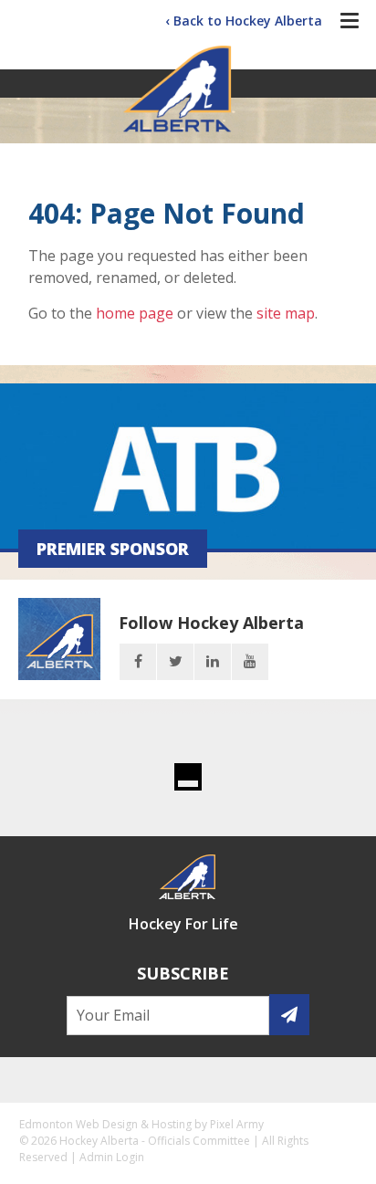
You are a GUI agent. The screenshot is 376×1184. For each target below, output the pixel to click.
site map (285, 313)
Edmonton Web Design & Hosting (105, 1124)
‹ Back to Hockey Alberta (243, 20)
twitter (175, 662)
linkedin (212, 662)
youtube (250, 662)
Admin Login (111, 1157)
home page (134, 313)
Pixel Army (237, 1124)
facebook (138, 662)
